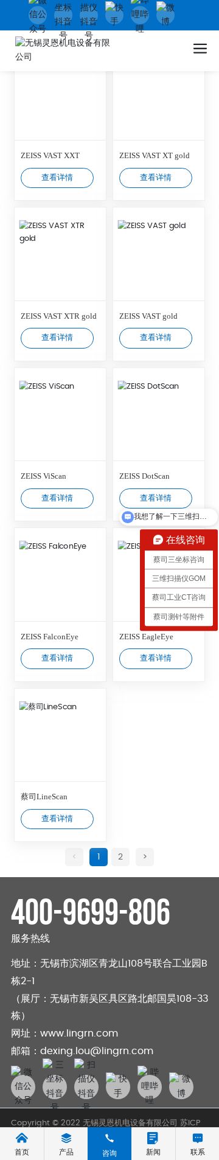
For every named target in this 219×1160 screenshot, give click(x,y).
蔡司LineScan (44, 796)
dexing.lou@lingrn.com (96, 1051)
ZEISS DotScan (144, 476)
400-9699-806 (90, 913)
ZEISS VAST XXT (50, 155)
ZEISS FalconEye (49, 636)
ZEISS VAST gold (148, 316)
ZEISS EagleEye (146, 636)
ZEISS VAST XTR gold (59, 316)
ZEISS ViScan (43, 476)
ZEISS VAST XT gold (154, 155)
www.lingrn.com (79, 1033)
